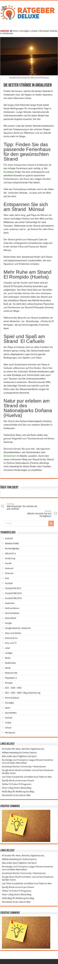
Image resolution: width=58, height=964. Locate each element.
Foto (7, 578)
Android (9, 538)
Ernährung (10, 558)
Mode (7, 658)
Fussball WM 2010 (13, 593)
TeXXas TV (6, 784)
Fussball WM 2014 (13, 598)
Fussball (9, 583)
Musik (7, 668)
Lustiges (9, 653)
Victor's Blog (8, 788)
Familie (8, 563)
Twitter (8, 722)
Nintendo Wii (11, 673)
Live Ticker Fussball (10, 777)
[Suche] (51, 523)
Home (15, 31)
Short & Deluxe (12, 698)
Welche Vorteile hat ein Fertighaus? (39, 513)
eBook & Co (10, 553)
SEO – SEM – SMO (13, 688)
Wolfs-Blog (7, 791)
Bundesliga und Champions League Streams (23, 760)
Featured (9, 568)
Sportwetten (11, 713)
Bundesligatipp (12, 548)
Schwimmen (10, 456)
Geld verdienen (12, 608)
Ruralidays (9, 172)
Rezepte (9, 683)
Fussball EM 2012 (13, 588)
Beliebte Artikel (12, 543)
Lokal (7, 648)
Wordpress (10, 732)
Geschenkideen (12, 613)
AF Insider (6, 749)
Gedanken (10, 603)
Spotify (5, 780)
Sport (7, 708)
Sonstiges (24, 31)
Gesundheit (10, 618)
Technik (8, 717)
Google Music (8, 770)
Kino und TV (10, 643)
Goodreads (7, 766)
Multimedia (10, 663)
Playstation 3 (11, 678)
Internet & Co (11, 638)
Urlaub (34, 31)
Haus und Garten (13, 633)
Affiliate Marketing (10, 752)
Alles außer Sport (10, 756)
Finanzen (9, 573)
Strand (11, 421)
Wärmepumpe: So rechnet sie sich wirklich (22, 506)
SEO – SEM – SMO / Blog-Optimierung (22, 693)
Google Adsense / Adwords (18, 628)
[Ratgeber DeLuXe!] (29, 12)
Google (8, 623)
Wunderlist (7, 795)
